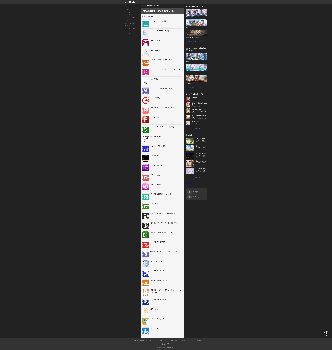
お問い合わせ (191, 340)
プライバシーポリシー (152, 340)
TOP (126, 6)
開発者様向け (182, 340)
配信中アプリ (129, 15)
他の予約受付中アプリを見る (195, 41)
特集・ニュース (129, 25)
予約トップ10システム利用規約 (168, 340)
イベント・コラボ (130, 28)
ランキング (128, 9)
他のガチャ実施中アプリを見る (195, 87)
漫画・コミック (129, 20)
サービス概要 (134, 340)
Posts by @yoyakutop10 (192, 184)
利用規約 (141, 340)
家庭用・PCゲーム (130, 17)
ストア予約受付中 (130, 23)
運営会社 (199, 340)
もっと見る (196, 128)
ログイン (205, 1)
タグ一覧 (127, 34)
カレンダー (128, 12)
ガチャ (127, 31)
